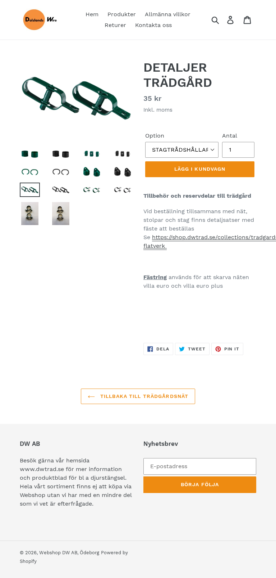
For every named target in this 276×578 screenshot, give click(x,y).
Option (154, 135)
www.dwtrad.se (42, 469)
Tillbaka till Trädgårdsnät (143, 396)
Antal (229, 135)
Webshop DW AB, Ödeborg (69, 552)
